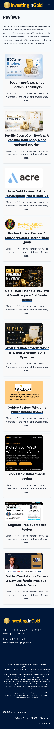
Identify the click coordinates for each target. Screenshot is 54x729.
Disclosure (45, 718)
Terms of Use (43, 723)
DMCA (34, 718)
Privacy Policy (21, 718)
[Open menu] (48, 5)
